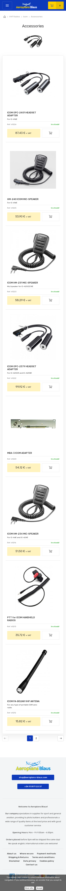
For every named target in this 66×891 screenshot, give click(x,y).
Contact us (31, 864)
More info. (29, 888)
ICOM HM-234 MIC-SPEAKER (23, 533)
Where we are (26, 853)
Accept (39, 888)
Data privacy (29, 861)
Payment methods (46, 853)
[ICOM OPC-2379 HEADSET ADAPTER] (33, 337)
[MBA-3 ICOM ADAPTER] (33, 424)
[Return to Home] (4, 16)
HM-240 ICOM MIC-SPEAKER (23, 199)
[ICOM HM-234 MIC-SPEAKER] (33, 504)
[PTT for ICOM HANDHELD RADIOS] (33, 588)
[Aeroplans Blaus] (17, 4)
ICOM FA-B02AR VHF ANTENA (23, 701)
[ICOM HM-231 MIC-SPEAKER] (33, 253)
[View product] (50, 133)
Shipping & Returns (18, 857)
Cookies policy (47, 861)
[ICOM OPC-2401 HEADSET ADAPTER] (33, 83)
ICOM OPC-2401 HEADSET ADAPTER (21, 114)
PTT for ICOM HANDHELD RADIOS (21, 619)
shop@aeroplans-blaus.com (33, 777)
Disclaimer (14, 861)
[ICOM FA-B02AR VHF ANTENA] (33, 672)
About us (11, 853)
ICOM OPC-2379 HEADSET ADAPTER (21, 368)
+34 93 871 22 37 (33, 786)
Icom (25, 16)
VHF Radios (14, 16)
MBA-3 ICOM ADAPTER (19, 453)
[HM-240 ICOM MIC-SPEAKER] (33, 170)
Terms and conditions (43, 857)
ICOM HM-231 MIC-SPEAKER (22, 282)
